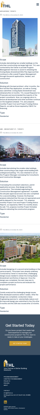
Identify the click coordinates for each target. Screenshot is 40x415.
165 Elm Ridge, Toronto (8, 11)
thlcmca (6, 15)
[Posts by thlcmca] (1, 15)
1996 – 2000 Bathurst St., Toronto (12, 129)
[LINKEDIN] (5, 402)
